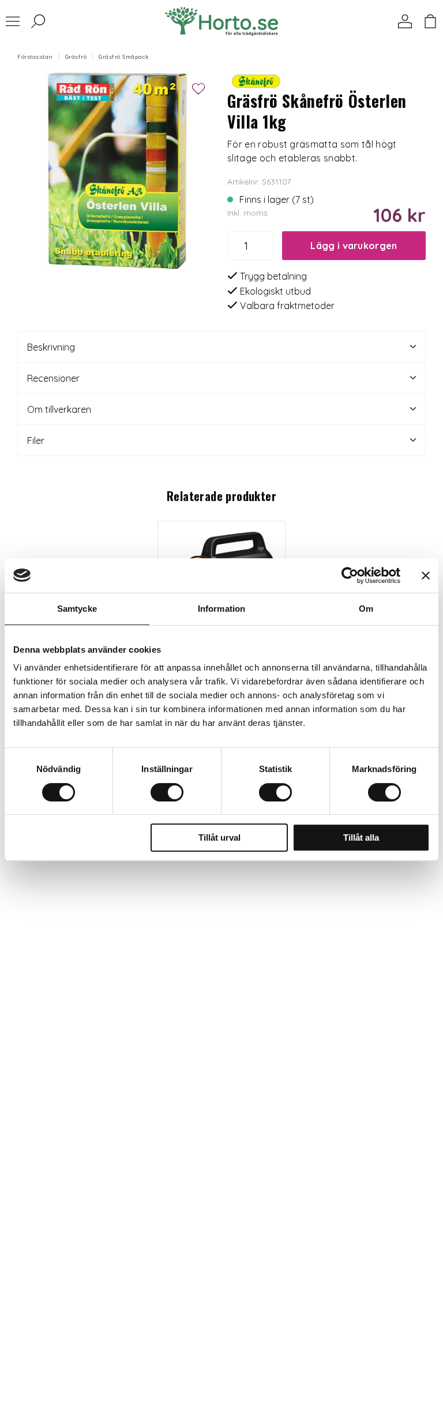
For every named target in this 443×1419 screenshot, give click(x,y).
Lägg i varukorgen (353, 245)
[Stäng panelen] (426, 575)
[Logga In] (405, 21)
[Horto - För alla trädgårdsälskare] (221, 21)
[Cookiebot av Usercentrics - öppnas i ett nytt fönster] (349, 575)
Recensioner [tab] (53, 378)
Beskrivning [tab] (51, 347)
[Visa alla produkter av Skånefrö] (256, 80)
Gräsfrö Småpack (124, 57)
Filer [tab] (35, 440)
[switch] (167, 792)
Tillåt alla (361, 837)
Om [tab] (366, 608)
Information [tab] (221, 608)
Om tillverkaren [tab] (59, 409)
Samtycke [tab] (77, 608)
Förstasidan (35, 57)
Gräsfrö (76, 57)
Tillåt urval (219, 837)
